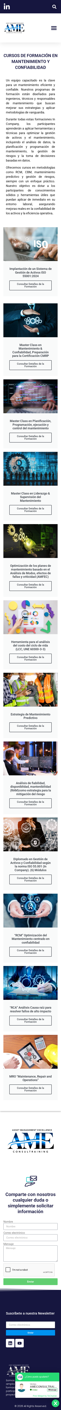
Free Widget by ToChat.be (45, 1396)
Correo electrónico (14, 1233)
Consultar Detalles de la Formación (30, 285)
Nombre (8, 1221)
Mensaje (8, 1244)
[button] (54, 7)
